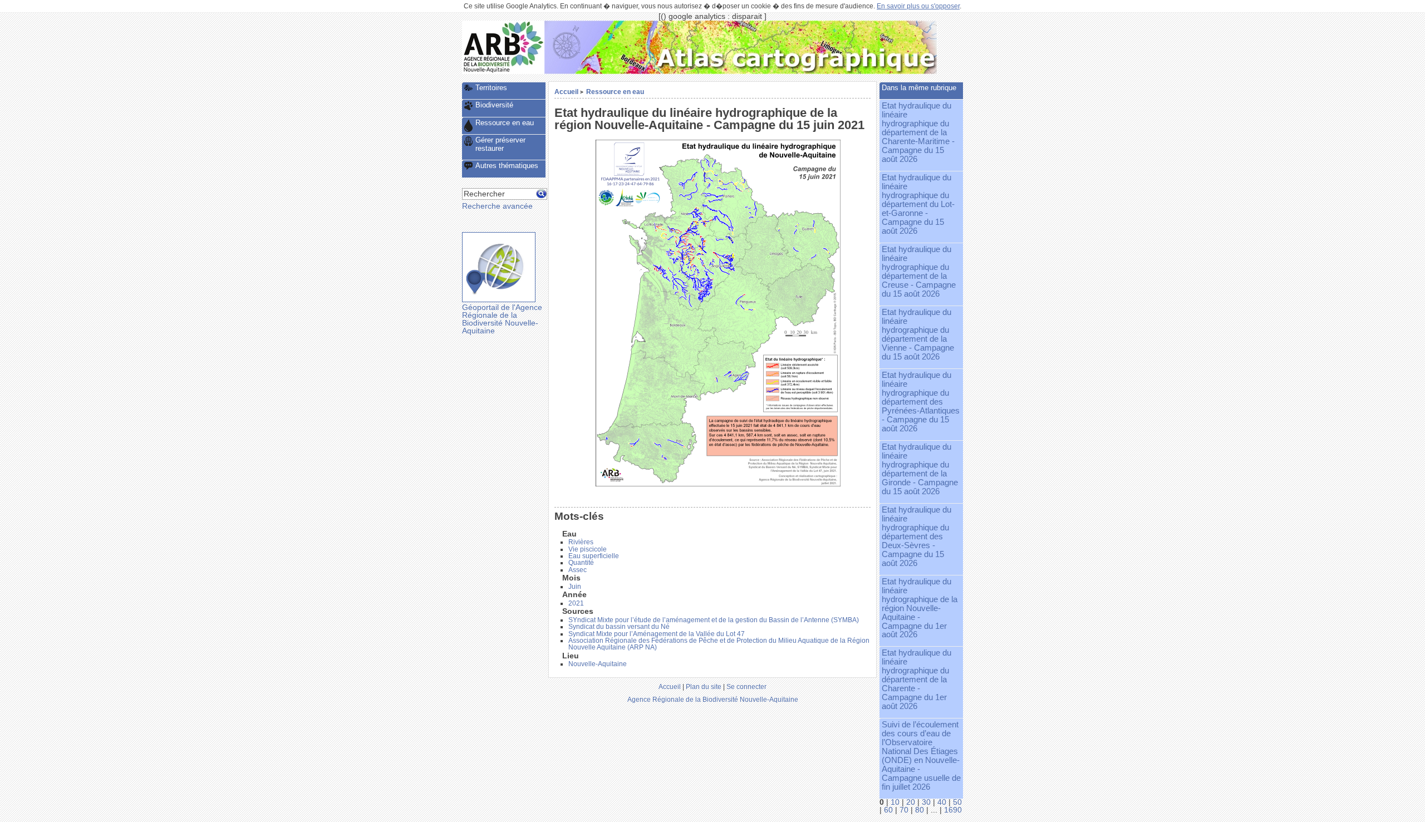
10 (895, 802)
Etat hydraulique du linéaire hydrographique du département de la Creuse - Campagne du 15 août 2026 (919, 271)
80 (919, 810)
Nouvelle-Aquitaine (597, 664)
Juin (574, 586)
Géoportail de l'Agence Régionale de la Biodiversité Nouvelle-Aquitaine (502, 318)
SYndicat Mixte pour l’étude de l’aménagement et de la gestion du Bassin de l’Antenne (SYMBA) (713, 620)
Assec (577, 570)
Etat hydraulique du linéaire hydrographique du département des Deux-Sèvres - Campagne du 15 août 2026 (916, 536)
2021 (576, 603)
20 (910, 802)
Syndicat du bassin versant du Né (619, 627)
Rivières (580, 542)
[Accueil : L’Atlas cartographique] (740, 71)
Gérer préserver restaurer (500, 144)
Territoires (491, 87)
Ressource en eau (615, 91)
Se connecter (746, 686)
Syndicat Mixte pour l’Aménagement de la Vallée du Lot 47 (656, 634)
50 (957, 802)
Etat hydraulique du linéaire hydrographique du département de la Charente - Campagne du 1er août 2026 (916, 679)
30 (926, 802)
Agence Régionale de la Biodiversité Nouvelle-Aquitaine (712, 699)
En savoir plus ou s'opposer (918, 6)
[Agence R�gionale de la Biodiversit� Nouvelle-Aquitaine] (503, 71)
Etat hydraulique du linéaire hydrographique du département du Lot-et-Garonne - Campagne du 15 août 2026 (918, 204)
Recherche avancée (497, 206)
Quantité (581, 563)
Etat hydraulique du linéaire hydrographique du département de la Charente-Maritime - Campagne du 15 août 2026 (918, 132)
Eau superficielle (593, 556)
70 (904, 810)
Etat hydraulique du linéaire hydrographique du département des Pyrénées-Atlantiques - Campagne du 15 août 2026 (921, 402)
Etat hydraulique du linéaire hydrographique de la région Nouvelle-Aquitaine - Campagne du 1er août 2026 (919, 608)
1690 (953, 810)
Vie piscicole (587, 549)
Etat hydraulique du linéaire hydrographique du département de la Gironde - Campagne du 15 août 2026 (920, 469)
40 (941, 802)
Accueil (566, 91)
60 (888, 810)
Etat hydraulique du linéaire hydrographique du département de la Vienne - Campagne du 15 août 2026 (918, 334)
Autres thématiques (506, 165)
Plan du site (703, 686)
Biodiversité (494, 105)
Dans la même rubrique (919, 87)
